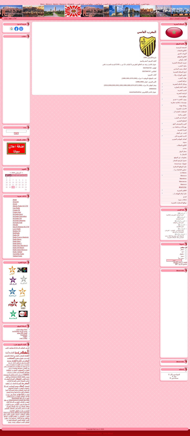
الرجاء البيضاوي (14, 348)
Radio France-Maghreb (21, 237)
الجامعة (10, 388)
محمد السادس (14, 386)
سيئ (182, 256)
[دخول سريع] (21, 29)
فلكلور (27, 414)
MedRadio (16, 233)
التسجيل (176, 18)
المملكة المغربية (12, 420)
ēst (22, 394)
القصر (19, 420)
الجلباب (9, 381)
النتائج (185, 262)
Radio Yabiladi (17, 252)
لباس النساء (25, 381)
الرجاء (12, 402)
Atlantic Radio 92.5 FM (20, 206)
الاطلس (22, 414)
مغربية (21, 410)
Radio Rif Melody (18, 247)
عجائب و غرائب (12, 372)
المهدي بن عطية (18, 416)
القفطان (18, 379)
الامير (27, 420)
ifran (21, 412)
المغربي (14, 370)
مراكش (8, 377)
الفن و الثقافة (181, 221)
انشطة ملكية (181, 234)
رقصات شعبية (19, 358)
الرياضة (183, 213)
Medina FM (16, 231)
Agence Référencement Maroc (91, 433)
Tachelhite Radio (18, 254)
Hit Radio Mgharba (19, 220)
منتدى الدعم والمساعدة (19, 331)
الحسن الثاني (10, 414)
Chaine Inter (17, 212)
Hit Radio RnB (17, 222)
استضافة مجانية (108, 433)
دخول (171, 18)
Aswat (15, 204)
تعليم (19, 394)
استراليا (11, 390)
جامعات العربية (24, 392)
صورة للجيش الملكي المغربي (17, 395)
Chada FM (16, 210)
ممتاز (182, 249)
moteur (8, 370)
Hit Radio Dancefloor (20, 216)
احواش (17, 414)
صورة (12, 404)
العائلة (23, 420)
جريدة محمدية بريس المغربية (18, 363)
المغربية (25, 383)
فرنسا (16, 392)
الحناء (14, 383)
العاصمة (12, 410)
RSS (5, 18)
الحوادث (182, 229)
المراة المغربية (9, 379)
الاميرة (22, 422)
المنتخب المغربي (19, 355)
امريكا (6, 386)
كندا (7, 390)
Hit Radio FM (17, 218)
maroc (26, 374)
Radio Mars (17, 241)
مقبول (182, 254)
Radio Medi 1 (17, 243)
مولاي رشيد (16, 422)
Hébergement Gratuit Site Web (19, 400)
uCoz (79, 433)
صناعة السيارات (23, 372)
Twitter (25, 336)
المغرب (22, 351)
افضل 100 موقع (22, 333)
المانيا (16, 388)
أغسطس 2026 (16, 173)
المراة (18, 383)
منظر (27, 406)
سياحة (14, 418)
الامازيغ (12, 352)
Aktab (15, 200)
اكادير (16, 404)
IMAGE (17, 412)
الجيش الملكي (24, 348)
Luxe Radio (16, 229)
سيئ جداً (181, 258)
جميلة (6, 416)
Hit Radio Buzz (18, 214)
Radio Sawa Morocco (20, 249)
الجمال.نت (22, 406)
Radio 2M (16, 235)
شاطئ (27, 418)
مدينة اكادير (20, 418)
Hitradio (15, 224)
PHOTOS (7, 412)
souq (19, 377)
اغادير (7, 404)
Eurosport (15, 398)
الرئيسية (183, 18)
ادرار (9, 418)
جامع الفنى (25, 379)
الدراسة (26, 390)
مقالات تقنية (23, 338)
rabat (23, 377)
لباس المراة (16, 381)
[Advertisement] (176, 314)
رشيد (10, 422)
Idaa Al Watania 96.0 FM (21, 227)
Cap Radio (16, 208)
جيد (183, 251)
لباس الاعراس (20, 408)
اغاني (7, 348)
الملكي (27, 422)
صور (17, 410)
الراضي (21, 404)
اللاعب (10, 416)
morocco (14, 377)
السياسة (182, 217)
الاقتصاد (182, 225)
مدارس (13, 394)
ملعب (6, 418)
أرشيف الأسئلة (177, 262)
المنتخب (21, 370)
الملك (21, 386)
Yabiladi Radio (17, 256)
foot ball (26, 413)
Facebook (23, 335)
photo (12, 412)
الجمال (12, 408)
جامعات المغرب (23, 388)
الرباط (22, 398)
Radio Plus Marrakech (20, 245)
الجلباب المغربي (19, 402)
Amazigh (16, 202)
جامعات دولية (19, 390)
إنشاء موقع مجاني (21, 329)
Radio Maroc (17, 239)
